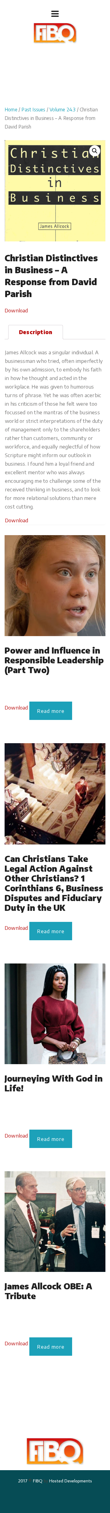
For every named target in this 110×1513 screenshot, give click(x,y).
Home (11, 109)
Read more (50, 710)
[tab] (35, 332)
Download (16, 310)
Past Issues (33, 109)
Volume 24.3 (62, 109)
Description (35, 332)
